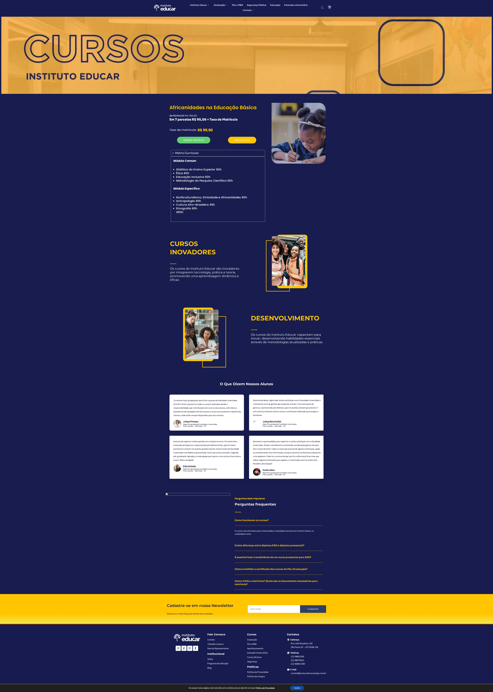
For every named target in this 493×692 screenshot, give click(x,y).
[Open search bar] (322, 7)
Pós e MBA (237, 5)
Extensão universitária (295, 5)
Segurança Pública (256, 5)
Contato (247, 10)
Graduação (219, 5)
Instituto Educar (198, 5)
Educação (275, 5)
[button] (193, 140)
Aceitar (297, 688)
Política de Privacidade (265, 688)
